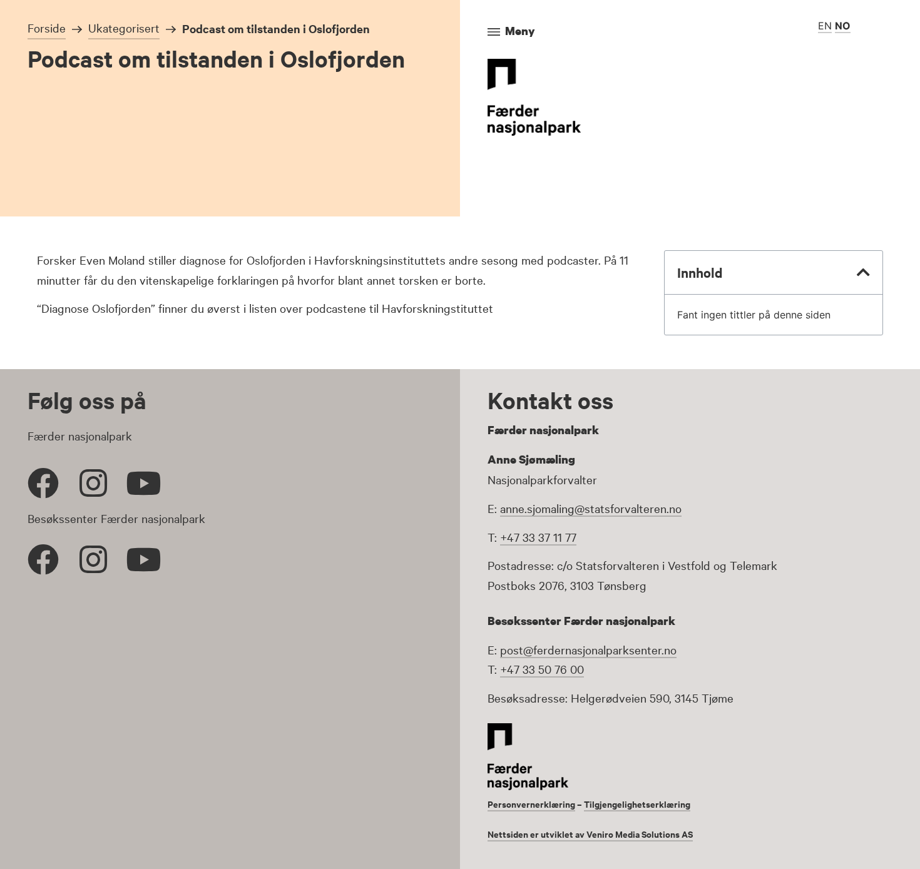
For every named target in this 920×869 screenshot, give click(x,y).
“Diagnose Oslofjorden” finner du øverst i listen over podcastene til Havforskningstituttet (265, 307)
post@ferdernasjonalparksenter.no (588, 649)
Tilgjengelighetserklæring (637, 803)
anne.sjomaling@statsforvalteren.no (591, 508)
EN (825, 25)
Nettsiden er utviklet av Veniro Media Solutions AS (590, 833)
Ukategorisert (124, 27)
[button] (863, 272)
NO (843, 25)
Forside (47, 27)
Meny (520, 30)
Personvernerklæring (531, 803)
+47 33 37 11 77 (538, 536)
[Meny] (494, 32)
